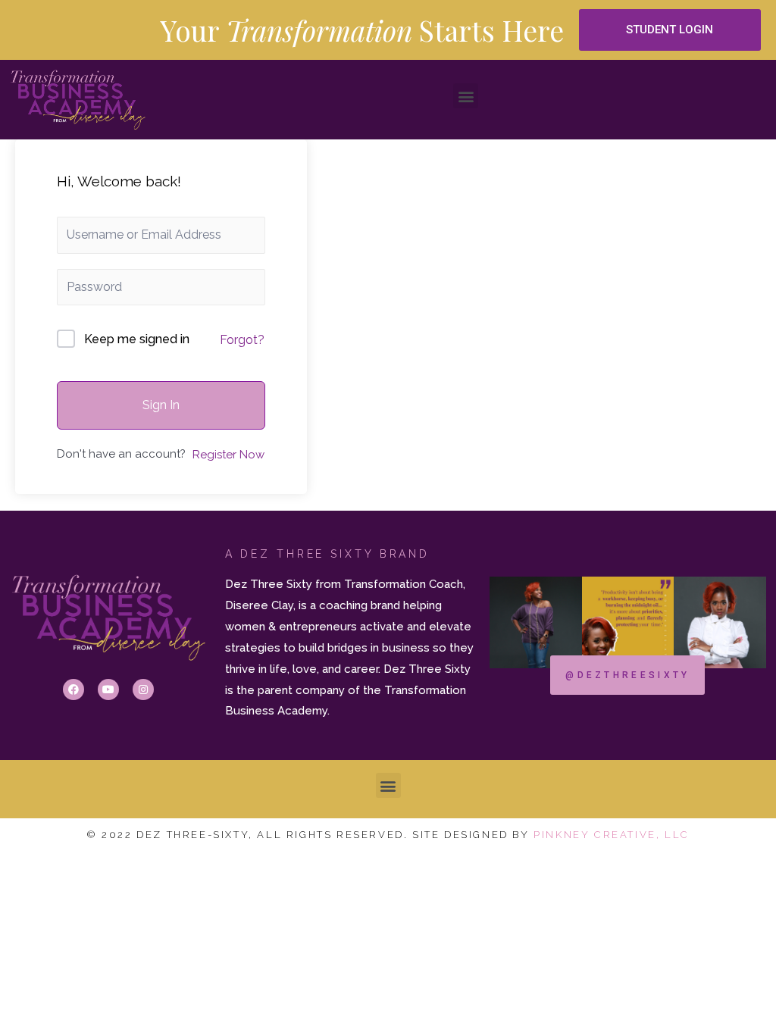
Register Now (228, 454)
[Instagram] (143, 689)
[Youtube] (108, 689)
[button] (669, 30)
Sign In (161, 405)
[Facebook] (73, 689)
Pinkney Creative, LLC (612, 834)
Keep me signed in (136, 339)
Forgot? (242, 340)
